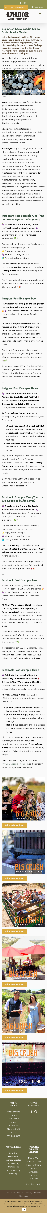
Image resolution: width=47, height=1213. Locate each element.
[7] (23, 831)
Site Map (13, 1174)
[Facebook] (31, 1112)
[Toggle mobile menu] (40, 13)
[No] (44, 1206)
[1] (23, 937)
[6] (23, 990)
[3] (23, 884)
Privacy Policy (13, 1170)
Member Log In (33, 1184)
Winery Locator (13, 1160)
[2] (23, 1043)
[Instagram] (35, 1112)
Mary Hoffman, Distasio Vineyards (33, 1168)
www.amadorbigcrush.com (15, 764)
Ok (24, 1209)
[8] (23, 778)
